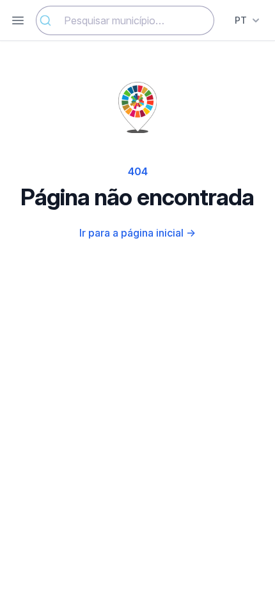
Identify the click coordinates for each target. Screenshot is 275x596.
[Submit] (50, 20)
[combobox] (125, 20)
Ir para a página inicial (137, 232)
